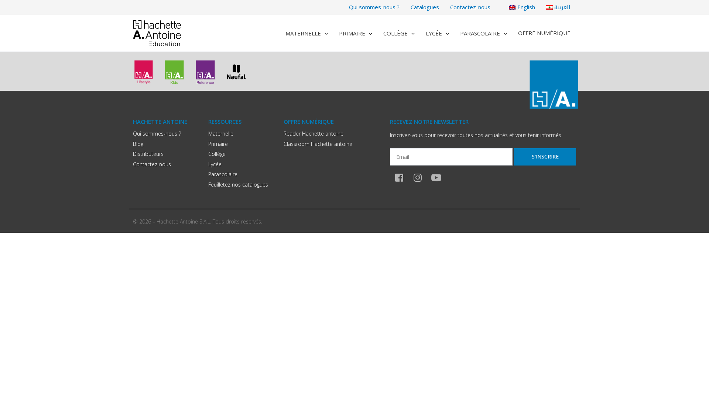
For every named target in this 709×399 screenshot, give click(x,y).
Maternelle (303, 33)
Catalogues (425, 7)
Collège (395, 33)
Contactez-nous (470, 7)
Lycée (434, 33)
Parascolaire (480, 33)
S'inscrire (545, 156)
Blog (138, 143)
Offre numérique (544, 33)
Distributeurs (148, 153)
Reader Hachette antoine (313, 133)
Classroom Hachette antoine (318, 143)
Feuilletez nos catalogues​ (238, 184)
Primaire (352, 33)
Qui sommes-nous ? (374, 7)
